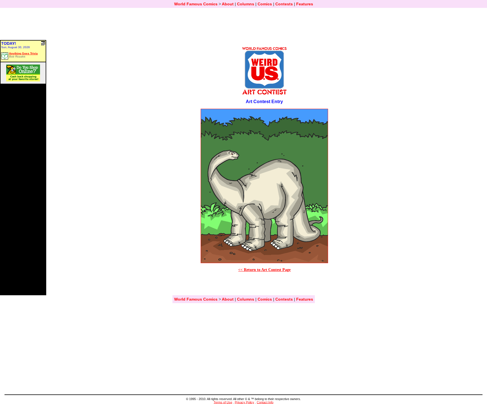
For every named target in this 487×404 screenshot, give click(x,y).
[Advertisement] (243, 26)
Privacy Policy (244, 402)
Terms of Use (223, 402)
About (228, 4)
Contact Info (265, 402)
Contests (284, 4)
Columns (245, 4)
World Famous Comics (196, 4)
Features (304, 4)
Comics (265, 4)
